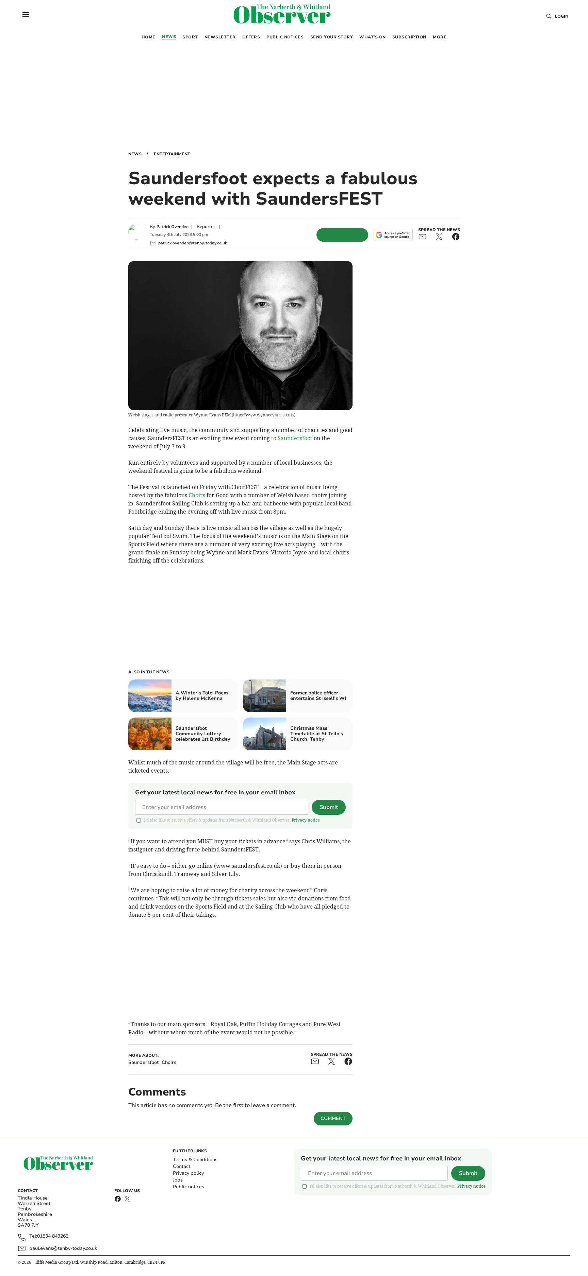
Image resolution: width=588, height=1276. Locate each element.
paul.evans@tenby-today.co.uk (63, 1248)
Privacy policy (188, 1173)
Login (561, 16)
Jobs (178, 1180)
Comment (333, 1118)
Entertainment (172, 154)
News (135, 154)
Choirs (197, 495)
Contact (181, 1166)
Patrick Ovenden (173, 226)
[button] (26, 14)
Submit (329, 807)
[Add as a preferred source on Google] (393, 235)
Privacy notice (306, 820)
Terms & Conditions (195, 1159)
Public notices (188, 1187)
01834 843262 (52, 1236)
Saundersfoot (295, 438)
